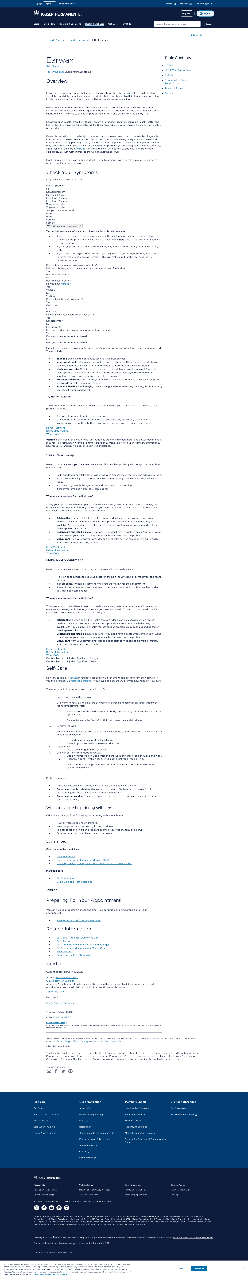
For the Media (86, 1157)
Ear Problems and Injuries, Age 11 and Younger (83, 944)
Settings (180, 1269)
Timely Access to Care (45, 1133)
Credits (168, 93)
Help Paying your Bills (136, 1127)
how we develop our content (106, 1041)
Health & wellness (58, 40)
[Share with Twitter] (63, 1071)
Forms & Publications (136, 1114)
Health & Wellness (94, 24)
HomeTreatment (55, 427)
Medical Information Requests (140, 1133)
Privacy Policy (80, 1041)
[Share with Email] (48, 1071)
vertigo (65, 283)
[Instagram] (66, 1207)
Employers (183, 4)
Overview (170, 65)
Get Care (113, 24)
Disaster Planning (179, 1185)
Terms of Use (62, 1041)
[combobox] (177, 24)
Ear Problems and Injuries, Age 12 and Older (82, 948)
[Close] (244, 1268)
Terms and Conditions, (43, 1274)
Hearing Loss (64, 951)
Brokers (169, 4)
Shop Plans (49, 24)
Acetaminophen (66, 856)
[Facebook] (43, 1207)
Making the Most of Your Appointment (79, 920)
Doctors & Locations (70, 24)
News (82, 1120)
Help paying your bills (204, 4)
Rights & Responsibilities (136, 1190)
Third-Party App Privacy (136, 1195)
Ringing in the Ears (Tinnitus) (73, 955)
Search (209, 24)
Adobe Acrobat (66, 1243)
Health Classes (41, 1120)
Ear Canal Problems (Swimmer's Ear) (78, 937)
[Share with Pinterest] (70, 1071)
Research (84, 1127)
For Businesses (178, 1108)
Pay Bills (126, 24)
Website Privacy (86, 1185)
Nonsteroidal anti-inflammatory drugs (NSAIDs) (84, 860)
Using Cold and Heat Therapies (74, 881)
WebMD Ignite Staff (61, 1017)
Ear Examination (66, 878)
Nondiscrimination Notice (45, 1190)
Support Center (67, 3)
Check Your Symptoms (59, 1003)
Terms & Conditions (133, 1185)
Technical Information (180, 1190)
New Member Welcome (137, 1108)
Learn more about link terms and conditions (193, 1238)
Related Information (175, 88)
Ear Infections (64, 941)
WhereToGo (53, 434)
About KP (84, 1108)
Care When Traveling (44, 1127)
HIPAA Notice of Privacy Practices (94, 1190)
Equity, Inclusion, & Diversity (93, 1139)
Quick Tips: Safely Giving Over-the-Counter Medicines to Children (94, 863)
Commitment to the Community (95, 1133)
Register (186, 13)
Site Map (175, 1195)
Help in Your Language (44, 1195)
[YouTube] (51, 1207)
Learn (37, 24)
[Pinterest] (58, 1207)
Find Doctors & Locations (46, 1114)
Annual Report (86, 1145)
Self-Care (169, 75)
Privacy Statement (61, 1274)
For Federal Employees (182, 1114)
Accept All (199, 1269)
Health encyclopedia (80, 40)
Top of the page (55, 991)
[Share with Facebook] (56, 1071)
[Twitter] (36, 1207)
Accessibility (39, 1185)
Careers (83, 1151)
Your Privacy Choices (88, 1195)
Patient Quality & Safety (91, 1114)
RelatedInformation (57, 431)
